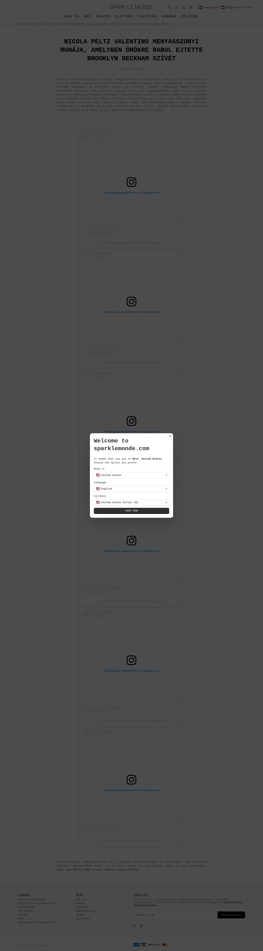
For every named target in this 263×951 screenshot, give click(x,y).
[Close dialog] (170, 436)
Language (100, 482)
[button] (131, 475)
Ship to (99, 468)
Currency (100, 496)
